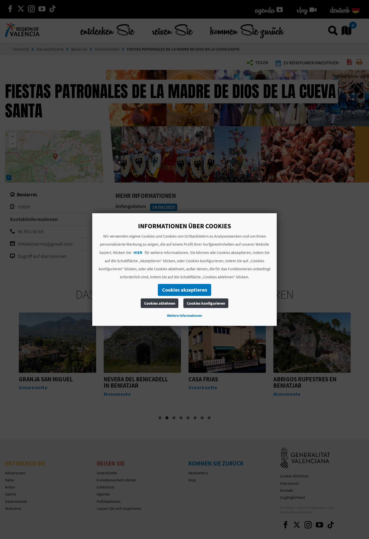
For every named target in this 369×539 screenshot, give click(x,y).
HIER (138, 252)
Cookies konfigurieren (206, 303)
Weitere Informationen (184, 315)
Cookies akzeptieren (184, 290)
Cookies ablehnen (159, 303)
